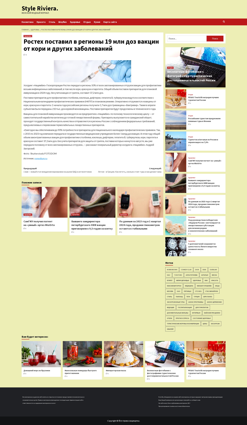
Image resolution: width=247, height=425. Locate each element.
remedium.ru (40, 158)
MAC (168, 275)
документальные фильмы (177, 313)
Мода (217, 286)
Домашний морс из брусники (37, 370)
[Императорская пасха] (123, 354)
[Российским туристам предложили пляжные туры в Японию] (175, 120)
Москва (170, 291)
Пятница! (187, 291)
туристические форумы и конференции (183, 323)
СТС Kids (198, 291)
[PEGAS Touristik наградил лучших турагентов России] (175, 99)
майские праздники (212, 313)
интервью (196, 313)
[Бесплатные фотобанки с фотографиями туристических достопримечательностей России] (164, 354)
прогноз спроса (182, 318)
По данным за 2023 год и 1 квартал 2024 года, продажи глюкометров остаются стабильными (140, 225)
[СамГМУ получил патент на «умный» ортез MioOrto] (45, 202)
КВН (206, 280)
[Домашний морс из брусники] (41, 354)
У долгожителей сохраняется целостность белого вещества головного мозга (202, 246)
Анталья (204, 275)
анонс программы (195, 302)
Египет (170, 280)
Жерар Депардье (182, 280)
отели (169, 318)
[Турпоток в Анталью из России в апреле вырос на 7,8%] (175, 141)
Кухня (97, 21)
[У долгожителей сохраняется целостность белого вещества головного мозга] (175, 246)
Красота (41, 21)
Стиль (52, 21)
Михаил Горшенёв (204, 286)
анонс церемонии (214, 302)
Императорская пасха (116, 370)
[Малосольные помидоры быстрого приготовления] (82, 354)
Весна (214, 275)
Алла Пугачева (191, 275)
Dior (197, 269)
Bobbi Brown (172, 269)
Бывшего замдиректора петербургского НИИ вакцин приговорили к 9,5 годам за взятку (92, 225)
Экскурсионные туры (176, 302)
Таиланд (179, 296)
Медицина (189, 286)
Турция (197, 296)
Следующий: (129, 170)
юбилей (170, 329)
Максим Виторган (174, 286)
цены (205, 323)
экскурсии (215, 323)
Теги (188, 296)
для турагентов (202, 307)
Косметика (27, 21)
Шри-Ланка (207, 296)
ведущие (170, 307)
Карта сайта (110, 21)
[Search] (224, 21)
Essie (204, 269)
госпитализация (185, 307)
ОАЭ (178, 291)
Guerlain (213, 269)
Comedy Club (186, 269)
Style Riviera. (40, 8)
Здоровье (75, 21)
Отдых (87, 21)
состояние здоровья (202, 318)
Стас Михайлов (211, 291)
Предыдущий (58, 170)
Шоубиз (62, 21)
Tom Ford (178, 275)
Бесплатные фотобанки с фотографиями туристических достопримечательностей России (191, 76)
